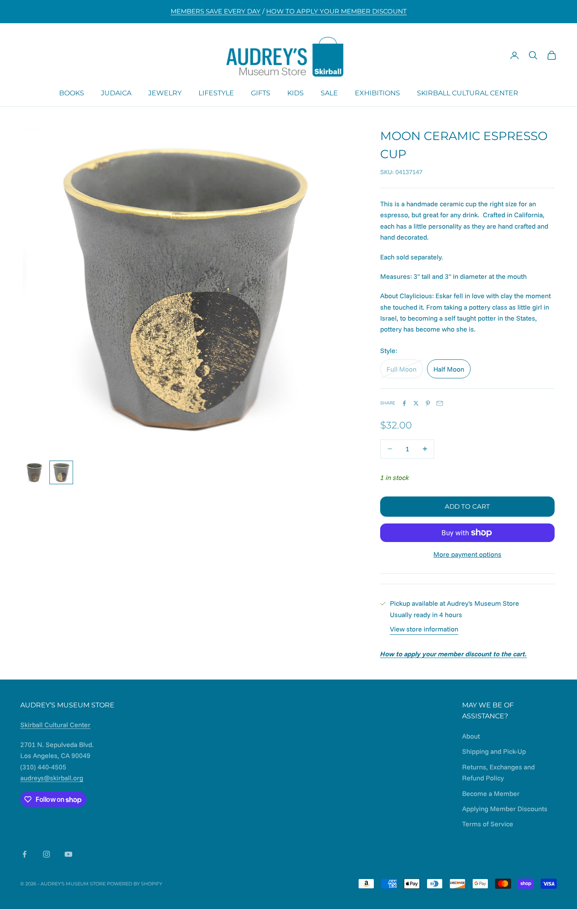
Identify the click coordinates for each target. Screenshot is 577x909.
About (471, 736)
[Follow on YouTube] (68, 854)
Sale (329, 93)
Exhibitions (377, 93)
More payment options (467, 554)
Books (71, 93)
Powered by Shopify (134, 884)
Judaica (116, 93)
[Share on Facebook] (404, 403)
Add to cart (467, 506)
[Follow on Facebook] (24, 854)
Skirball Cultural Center (467, 93)
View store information (424, 629)
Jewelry (165, 93)
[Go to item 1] (34, 472)
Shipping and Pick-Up (494, 751)
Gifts (260, 93)
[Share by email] (439, 403)
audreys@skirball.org (51, 778)
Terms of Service (487, 824)
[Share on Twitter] (416, 403)
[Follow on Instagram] (46, 854)
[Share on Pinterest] (428, 403)
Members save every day (216, 11)
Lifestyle (216, 93)
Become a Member (491, 793)
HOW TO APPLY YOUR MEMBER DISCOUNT (336, 11)
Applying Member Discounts (504, 808)
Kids (295, 93)
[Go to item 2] (61, 472)
